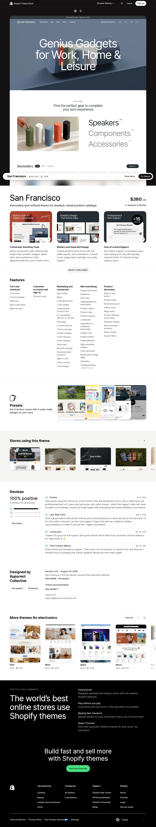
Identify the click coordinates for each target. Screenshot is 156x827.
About (123, 792)
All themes (33, 588)
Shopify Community (102, 802)
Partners (124, 797)
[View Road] (117, 402)
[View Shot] (87, 402)
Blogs (95, 807)
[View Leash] (102, 402)
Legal (122, 802)
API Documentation (101, 797)
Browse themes (104, 3)
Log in (129, 3)
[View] (25, 459)
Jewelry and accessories (48, 802)
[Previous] (138, 441)
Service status (126, 807)
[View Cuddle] (71, 402)
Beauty (40, 797)
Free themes (71, 797)
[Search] (122, 3)
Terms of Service (18, 819)
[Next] (144, 441)
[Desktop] (75, 11)
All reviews (17, 523)
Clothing (41, 792)
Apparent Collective (137, 205)
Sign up (140, 3)
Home (40, 807)
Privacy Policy (35, 819)
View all (128, 617)
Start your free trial (78, 768)
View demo (129, 176)
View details (50, 578)
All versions (63, 578)
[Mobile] (81, 11)
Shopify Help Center (102, 792)
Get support (17, 588)
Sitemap (75, 819)
